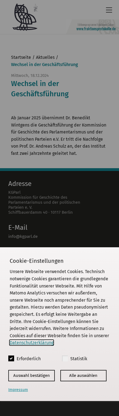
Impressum (18, 389)
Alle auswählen (83, 375)
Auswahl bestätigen (31, 375)
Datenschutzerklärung (31, 342)
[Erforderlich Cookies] (11, 358)
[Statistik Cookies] (65, 358)
